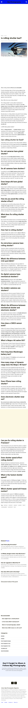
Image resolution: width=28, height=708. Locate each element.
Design (2, 636)
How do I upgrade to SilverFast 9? (10, 562)
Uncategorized (5, 651)
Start (2, 702)
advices (5, 505)
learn (24, 505)
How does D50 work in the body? (10, 571)
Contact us (10, 702)
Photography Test (5, 643)
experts (15, 505)
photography (4, 507)
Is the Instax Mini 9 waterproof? (10, 621)
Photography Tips (5, 646)
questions (10, 507)
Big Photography (14, 2)
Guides (5, 35)
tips (15, 507)
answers (10, 505)
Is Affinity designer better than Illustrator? (13, 553)
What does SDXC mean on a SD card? (12, 627)
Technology (4, 648)
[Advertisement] (14, 19)
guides (19, 505)
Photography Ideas (6, 641)
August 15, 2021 (4, 40)
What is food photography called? (11, 624)
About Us (15, 702)
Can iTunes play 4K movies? (9, 544)
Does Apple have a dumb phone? (10, 618)
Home (2, 35)
